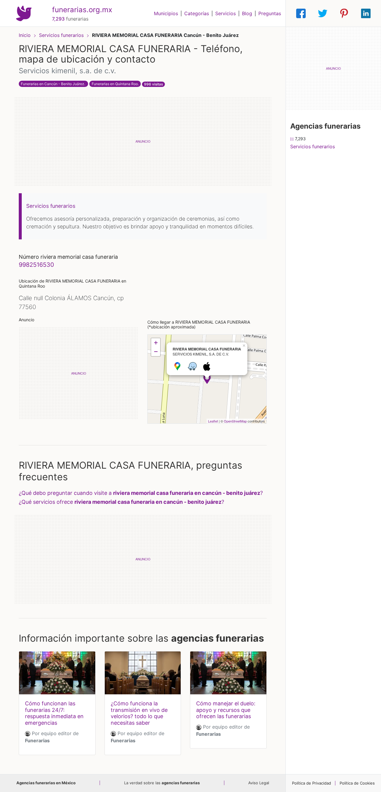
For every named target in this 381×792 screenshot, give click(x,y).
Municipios (166, 13)
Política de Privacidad (311, 783)
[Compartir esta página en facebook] (301, 13)
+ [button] (156, 342)
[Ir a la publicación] (57, 672)
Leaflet (213, 421)
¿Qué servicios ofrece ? (121, 502)
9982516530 (36, 264)
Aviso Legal (258, 782)
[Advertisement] (143, 141)
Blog (247, 13)
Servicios (225, 13)
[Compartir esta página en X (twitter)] (322, 13)
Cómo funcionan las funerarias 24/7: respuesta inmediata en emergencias (54, 713)
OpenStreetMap (235, 421)
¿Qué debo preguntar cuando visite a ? (141, 493)
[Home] (24, 13)
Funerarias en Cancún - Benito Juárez (52, 84)
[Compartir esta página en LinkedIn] (366, 13)
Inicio (25, 35)
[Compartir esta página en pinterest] (344, 13)
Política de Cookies (357, 783)
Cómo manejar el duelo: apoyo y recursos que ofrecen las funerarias (225, 709)
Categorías (196, 13)
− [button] (156, 351)
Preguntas (269, 13)
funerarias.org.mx (82, 9)
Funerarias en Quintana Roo (115, 84)
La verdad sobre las (162, 782)
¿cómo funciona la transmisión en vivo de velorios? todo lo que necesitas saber (139, 713)
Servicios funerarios (62, 35)
